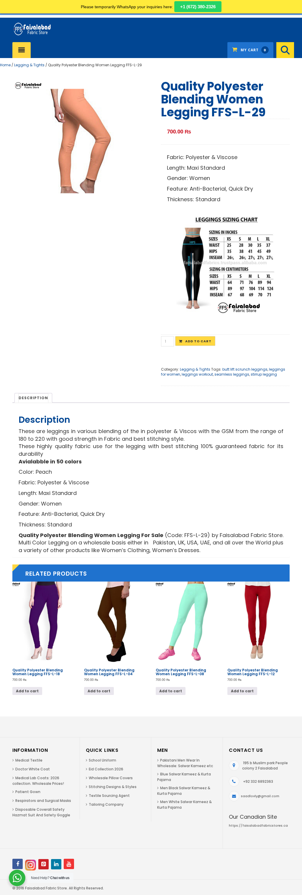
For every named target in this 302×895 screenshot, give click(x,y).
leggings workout (197, 374)
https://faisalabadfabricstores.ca (258, 825)
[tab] (33, 397)
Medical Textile (28, 760)
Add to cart (198, 341)
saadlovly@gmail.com (260, 796)
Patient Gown (27, 791)
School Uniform (102, 760)
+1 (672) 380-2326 (198, 6)
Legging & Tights (29, 64)
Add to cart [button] (27, 690)
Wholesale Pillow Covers (111, 777)
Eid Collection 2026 (106, 769)
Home (5, 64)
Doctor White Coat (32, 769)
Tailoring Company (106, 804)
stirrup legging (264, 374)
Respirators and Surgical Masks (43, 800)
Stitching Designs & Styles (113, 786)
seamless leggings (231, 374)
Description (33, 397)
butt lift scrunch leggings (244, 369)
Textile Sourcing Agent (109, 795)
